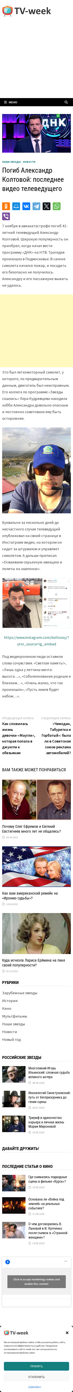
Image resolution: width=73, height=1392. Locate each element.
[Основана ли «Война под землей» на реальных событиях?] (14, 1200)
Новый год (11, 1039)
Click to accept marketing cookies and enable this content (36, 1282)
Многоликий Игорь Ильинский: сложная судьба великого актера (49, 1072)
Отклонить (36, 1377)
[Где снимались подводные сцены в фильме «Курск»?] (14, 1177)
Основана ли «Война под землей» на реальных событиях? (46, 1203)
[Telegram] (36, 206)
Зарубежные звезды (19, 992)
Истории (10, 1000)
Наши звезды (11, 162)
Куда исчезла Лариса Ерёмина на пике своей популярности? (33, 962)
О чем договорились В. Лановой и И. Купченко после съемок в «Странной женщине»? (47, 1230)
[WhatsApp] (57, 206)
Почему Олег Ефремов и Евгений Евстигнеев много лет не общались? (31, 829)
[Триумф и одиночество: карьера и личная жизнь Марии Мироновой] (14, 1118)
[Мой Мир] (16, 206)
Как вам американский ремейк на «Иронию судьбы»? (30, 895)
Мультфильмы (14, 1016)
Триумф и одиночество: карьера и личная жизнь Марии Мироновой (46, 1122)
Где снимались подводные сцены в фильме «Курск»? (47, 1179)
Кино (6, 1008)
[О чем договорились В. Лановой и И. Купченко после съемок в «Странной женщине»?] (14, 1224)
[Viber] (6, 216)
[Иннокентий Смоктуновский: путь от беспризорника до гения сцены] (14, 1093)
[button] (67, 1333)
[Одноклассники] (6, 206)
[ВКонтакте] (26, 206)
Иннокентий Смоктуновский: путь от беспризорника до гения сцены (49, 1097)
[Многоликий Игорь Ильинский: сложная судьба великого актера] (14, 1068)
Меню (13, 102)
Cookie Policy (34, 1386)
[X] (46, 206)
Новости (29, 162)
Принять (36, 1366)
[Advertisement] (36, 59)
